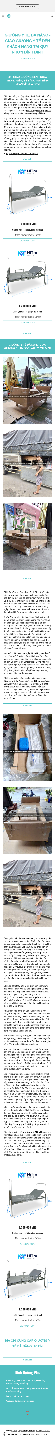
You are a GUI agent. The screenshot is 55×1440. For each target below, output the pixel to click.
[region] (27, 6)
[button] (3, 15)
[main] (27, 43)
